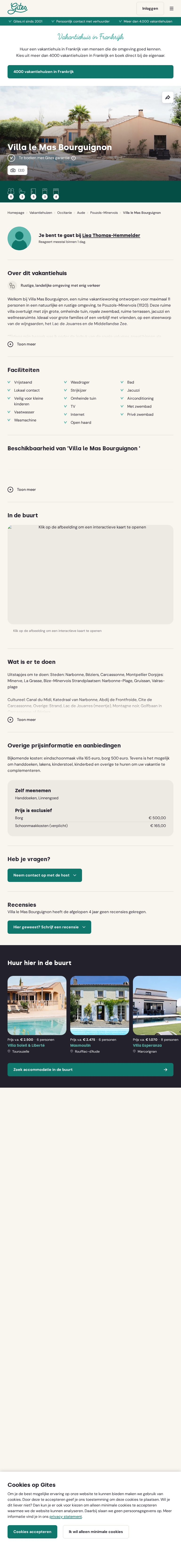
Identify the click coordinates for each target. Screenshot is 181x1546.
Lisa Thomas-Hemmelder (111, 235)
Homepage (16, 212)
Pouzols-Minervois (104, 212)
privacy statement (65, 1516)
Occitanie (64, 212)
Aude (81, 212)
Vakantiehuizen (40, 212)
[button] (90, 574)
